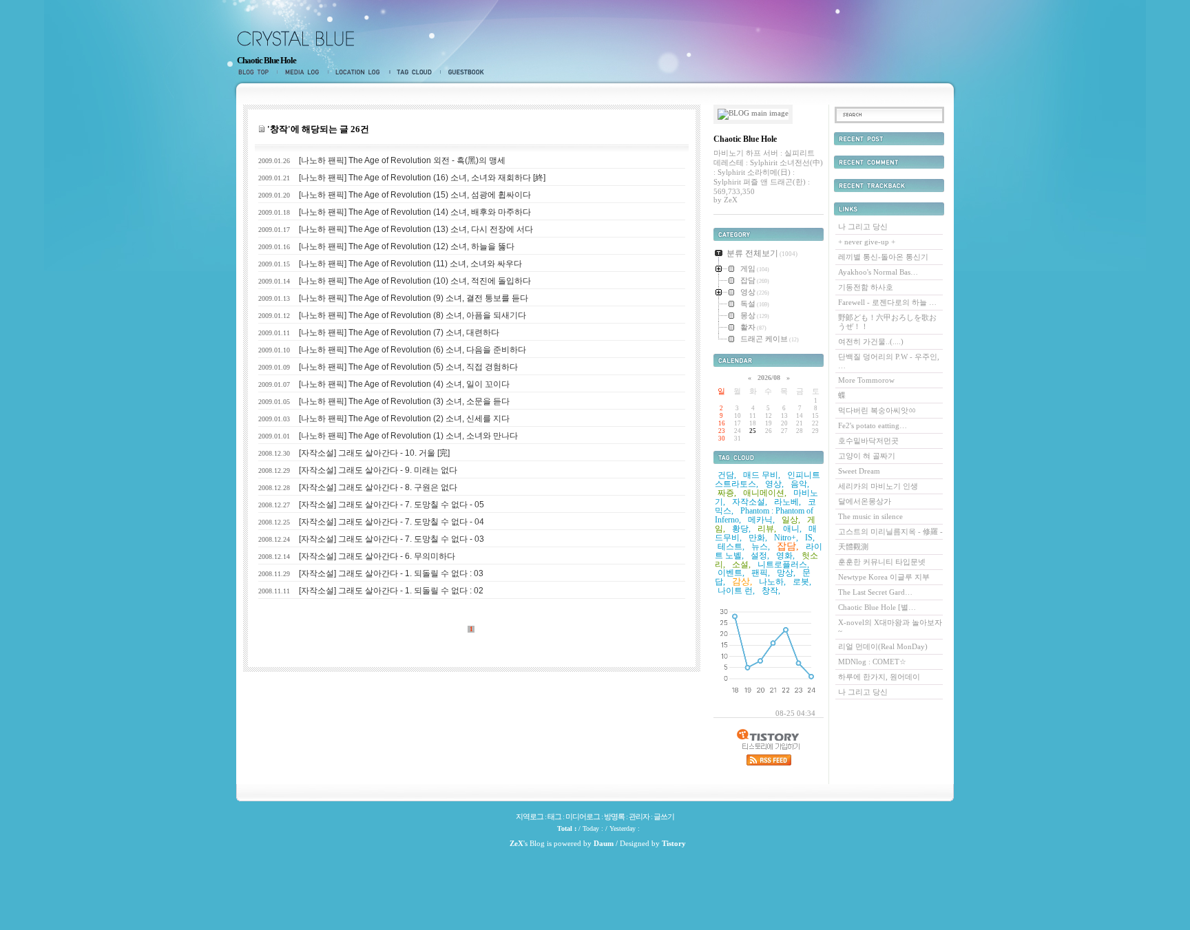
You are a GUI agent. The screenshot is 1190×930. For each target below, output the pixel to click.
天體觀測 (853, 546)
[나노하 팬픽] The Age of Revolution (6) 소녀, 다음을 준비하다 (412, 350)
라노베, (787, 502)
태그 (415, 72)
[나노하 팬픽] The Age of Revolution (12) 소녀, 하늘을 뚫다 (406, 246)
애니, (792, 528)
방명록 (463, 72)
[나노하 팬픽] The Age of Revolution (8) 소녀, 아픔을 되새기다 (412, 315)
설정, (760, 555)
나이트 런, (736, 590)
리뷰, (767, 528)
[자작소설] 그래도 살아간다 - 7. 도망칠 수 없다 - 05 (391, 504)
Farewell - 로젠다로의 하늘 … (887, 302)
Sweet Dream (859, 471)
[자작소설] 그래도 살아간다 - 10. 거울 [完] (374, 453)
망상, (786, 573)
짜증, (727, 493)
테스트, (731, 546)
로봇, (802, 581)
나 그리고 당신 (863, 226)
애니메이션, (764, 493)
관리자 (639, 816)
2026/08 (769, 377)
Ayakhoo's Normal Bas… (878, 272)
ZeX (516, 843)
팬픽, (760, 573)
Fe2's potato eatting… (872, 425)
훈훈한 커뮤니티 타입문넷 (882, 562)
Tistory (674, 843)
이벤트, (731, 573)
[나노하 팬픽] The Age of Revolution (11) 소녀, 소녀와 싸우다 (410, 263)
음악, (800, 484)
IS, (810, 537)
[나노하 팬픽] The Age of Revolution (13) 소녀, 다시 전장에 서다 (416, 229)
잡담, (788, 546)
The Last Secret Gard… (875, 592)
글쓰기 (664, 816)
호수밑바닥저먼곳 (868, 440)
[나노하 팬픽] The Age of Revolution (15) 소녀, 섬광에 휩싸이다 (415, 195)
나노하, (772, 581)
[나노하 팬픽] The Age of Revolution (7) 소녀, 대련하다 (399, 332)
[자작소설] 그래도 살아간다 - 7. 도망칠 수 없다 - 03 (391, 539)
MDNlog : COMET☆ (872, 661)
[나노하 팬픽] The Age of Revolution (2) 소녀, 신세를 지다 (404, 418)
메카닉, (761, 520)
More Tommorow (866, 380)
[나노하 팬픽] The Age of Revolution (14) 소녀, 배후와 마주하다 (415, 212)
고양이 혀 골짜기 (866, 456)
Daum (604, 843)
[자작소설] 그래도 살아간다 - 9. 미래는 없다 (378, 470)
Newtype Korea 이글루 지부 (884, 577)
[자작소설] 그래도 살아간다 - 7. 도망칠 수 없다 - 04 (391, 522)
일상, (791, 520)
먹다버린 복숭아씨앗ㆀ (877, 410)
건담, (727, 475)
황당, (741, 528)
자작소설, (749, 502)
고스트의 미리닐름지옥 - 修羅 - (890, 531)
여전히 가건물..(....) (871, 341)
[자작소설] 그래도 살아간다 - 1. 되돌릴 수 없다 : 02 (391, 590)
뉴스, (760, 546)
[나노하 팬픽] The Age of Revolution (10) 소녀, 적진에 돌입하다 (415, 281)
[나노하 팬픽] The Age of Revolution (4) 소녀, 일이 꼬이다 (404, 384)
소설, (741, 564)
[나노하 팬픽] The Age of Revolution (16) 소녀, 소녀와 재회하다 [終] (422, 177)
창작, (771, 590)
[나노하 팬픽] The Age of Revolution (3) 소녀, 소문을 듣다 (404, 401)
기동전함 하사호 (865, 287)
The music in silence (870, 516)
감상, (742, 581)
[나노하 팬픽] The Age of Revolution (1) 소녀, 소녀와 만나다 (408, 436)
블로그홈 (256, 72)
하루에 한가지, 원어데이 (879, 677)
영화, (785, 555)
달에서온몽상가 (864, 501)
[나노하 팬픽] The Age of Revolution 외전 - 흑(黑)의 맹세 (402, 160)
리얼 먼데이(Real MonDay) (883, 646)
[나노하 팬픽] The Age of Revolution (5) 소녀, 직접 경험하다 (408, 367)
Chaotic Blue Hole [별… (877, 607)
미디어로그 (302, 72)
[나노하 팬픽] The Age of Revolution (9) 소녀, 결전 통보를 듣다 (413, 298)
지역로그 (359, 72)
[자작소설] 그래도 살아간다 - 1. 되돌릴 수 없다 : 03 (391, 573)
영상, (774, 484)
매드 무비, (761, 475)
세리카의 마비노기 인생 (878, 486)
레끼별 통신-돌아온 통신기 (883, 257)
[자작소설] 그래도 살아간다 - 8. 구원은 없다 (378, 487)
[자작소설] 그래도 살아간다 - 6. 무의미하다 (377, 556)
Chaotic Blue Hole (266, 60)
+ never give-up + (866, 241)
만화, (758, 537)
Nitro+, (786, 537)
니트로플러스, (783, 564)
